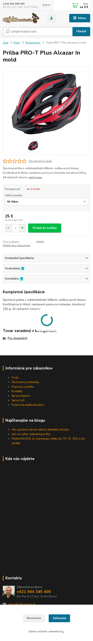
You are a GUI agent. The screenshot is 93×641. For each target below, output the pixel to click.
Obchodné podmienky (25, 382)
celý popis (35, 177)
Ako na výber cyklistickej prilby (31, 434)
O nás (15, 378)
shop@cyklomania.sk (21, 604)
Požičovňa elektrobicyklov (28, 405)
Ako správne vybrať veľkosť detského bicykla (40, 430)
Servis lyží (17, 400)
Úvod (5, 42)
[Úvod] (21, 18)
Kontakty (16, 391)
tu (63, 631)
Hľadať (81, 31)
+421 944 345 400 (14, 3)
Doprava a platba (22, 387)
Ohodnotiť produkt (40, 161)
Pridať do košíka (45, 228)
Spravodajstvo (20, 396)
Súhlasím (59, 618)
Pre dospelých (32, 42)
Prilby (16, 42)
